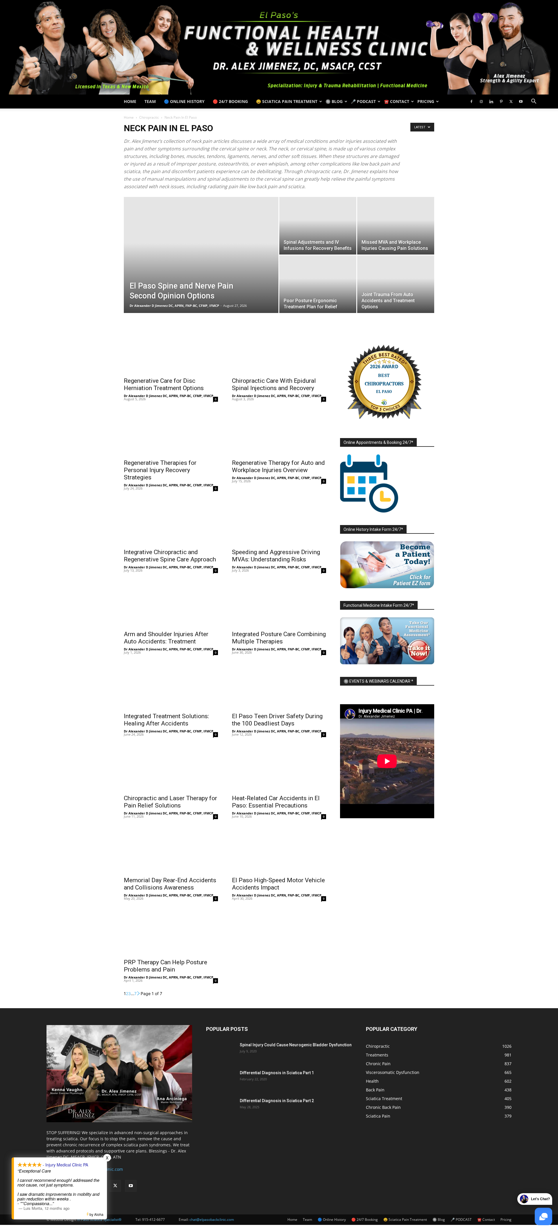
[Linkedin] (491, 101)
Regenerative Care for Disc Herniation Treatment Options (164, 384)
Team (150, 101)
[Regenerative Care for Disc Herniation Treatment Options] (171, 350)
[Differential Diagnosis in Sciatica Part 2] (220, 1108)
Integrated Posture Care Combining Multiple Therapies (279, 638)
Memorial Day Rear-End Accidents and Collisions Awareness (170, 884)
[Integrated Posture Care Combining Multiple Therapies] (279, 603)
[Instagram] (481, 101)
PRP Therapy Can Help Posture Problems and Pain (165, 966)
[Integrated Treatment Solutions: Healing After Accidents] (171, 685)
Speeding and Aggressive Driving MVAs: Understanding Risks (276, 556)
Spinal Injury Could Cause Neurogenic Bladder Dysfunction (296, 1045)
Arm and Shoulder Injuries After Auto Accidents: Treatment (166, 638)
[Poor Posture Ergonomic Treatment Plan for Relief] (317, 284)
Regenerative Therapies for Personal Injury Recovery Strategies (160, 470)
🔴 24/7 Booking (230, 101)
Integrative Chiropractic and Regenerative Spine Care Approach (170, 556)
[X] (511, 101)
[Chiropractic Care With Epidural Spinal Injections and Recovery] (279, 350)
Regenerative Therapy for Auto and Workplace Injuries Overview (278, 466)
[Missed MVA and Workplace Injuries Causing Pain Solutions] (395, 226)
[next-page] (139, 993)
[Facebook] (471, 101)
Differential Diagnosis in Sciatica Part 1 (277, 1072)
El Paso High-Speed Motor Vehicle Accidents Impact (278, 884)
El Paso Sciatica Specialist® (99, 1219)
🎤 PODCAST (363, 101)
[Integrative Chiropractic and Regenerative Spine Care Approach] (171, 521)
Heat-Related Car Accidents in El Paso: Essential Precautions (276, 802)
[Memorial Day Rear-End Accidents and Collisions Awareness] (171, 849)
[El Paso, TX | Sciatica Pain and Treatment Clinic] (279, 47)
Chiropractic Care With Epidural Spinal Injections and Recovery (274, 384)
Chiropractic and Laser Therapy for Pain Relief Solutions (170, 802)
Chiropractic (149, 117)
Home (130, 101)
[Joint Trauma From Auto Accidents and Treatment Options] (395, 284)
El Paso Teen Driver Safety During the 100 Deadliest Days (277, 720)
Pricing (425, 101)
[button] (534, 102)
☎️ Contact (396, 101)
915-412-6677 (153, 1219)
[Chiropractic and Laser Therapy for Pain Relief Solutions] (171, 767)
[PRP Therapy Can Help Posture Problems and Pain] (171, 931)
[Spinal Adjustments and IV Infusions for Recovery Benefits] (317, 226)
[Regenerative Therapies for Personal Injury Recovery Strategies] (171, 432)
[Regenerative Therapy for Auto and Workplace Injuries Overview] (279, 432)
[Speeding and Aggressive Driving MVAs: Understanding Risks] (279, 521)
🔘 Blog (334, 101)
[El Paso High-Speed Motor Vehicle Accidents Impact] (279, 849)
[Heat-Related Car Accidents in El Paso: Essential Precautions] (279, 767)
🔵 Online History (184, 101)
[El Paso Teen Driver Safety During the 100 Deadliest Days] (279, 685)
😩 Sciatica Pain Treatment (286, 101)
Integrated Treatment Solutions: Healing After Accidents (166, 720)
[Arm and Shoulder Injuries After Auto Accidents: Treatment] (171, 603)
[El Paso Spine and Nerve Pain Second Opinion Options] (201, 264)
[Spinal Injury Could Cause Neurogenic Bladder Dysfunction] (220, 1052)
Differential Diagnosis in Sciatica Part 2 (277, 1100)
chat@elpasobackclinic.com (211, 1219)
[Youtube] (520, 101)
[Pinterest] (501, 101)
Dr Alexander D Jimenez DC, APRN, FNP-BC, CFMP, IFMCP (174, 305)
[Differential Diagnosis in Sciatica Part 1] (220, 1080)
